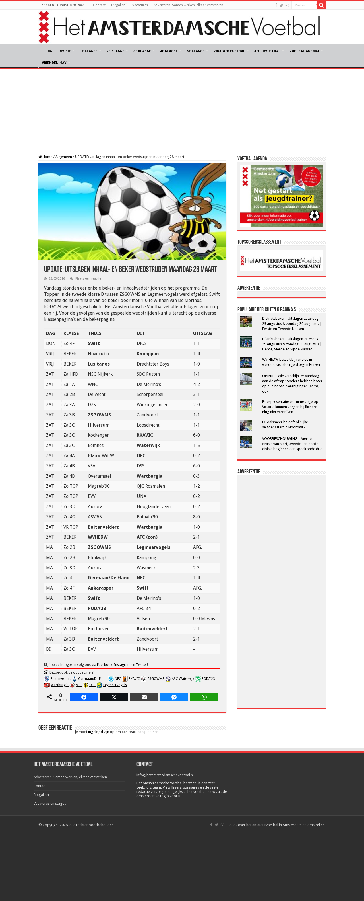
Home (47, 157)
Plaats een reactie (88, 278)
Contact (99, 5)
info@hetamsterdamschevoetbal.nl (165, 775)
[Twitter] (281, 5)
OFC (92, 685)
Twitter (141, 665)
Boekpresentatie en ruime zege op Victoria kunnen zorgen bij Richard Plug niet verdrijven (290, 406)
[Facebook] (276, 5)
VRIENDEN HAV (54, 63)
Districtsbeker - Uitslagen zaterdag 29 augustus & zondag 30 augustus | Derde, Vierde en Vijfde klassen (292, 344)
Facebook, (105, 665)
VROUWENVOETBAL (229, 51)
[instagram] (287, 5)
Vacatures (140, 5)
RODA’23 (208, 679)
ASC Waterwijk (183, 679)
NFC (118, 679)
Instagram (122, 665)
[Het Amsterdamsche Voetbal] (182, 27)
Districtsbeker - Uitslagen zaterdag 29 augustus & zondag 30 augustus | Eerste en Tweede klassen (292, 323)
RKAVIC (134, 679)
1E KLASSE (89, 51)
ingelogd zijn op (101, 732)
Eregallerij (119, 5)
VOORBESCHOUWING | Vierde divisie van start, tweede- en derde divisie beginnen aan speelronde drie (292, 443)
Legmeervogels (115, 685)
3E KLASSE (142, 51)
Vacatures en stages (50, 803)
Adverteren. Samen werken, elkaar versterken (188, 5)
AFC (79, 685)
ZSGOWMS (155, 679)
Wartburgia (60, 685)
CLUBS (46, 51)
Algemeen (63, 157)
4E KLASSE (169, 51)
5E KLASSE (195, 51)
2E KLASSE (115, 51)
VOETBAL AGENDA (304, 51)
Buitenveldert (61, 679)
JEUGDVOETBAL (267, 51)
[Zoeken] (321, 5)
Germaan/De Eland (92, 679)
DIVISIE (65, 51)
